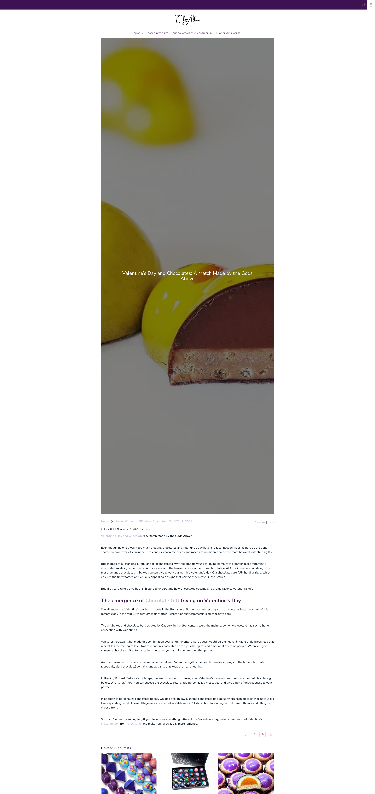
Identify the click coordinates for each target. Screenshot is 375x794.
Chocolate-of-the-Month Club (192, 33)
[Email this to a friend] (271, 734)
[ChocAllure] (187, 19)
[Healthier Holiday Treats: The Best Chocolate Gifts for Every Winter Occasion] (187, 771)
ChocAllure (134, 724)
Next (270, 522)
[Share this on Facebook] (254, 734)
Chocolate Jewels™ (228, 33)
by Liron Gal (107, 529)
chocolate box (110, 724)
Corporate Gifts (158, 33)
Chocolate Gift (162, 600)
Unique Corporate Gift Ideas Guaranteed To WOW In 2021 (153, 521)
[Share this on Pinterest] (262, 734)
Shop (137, 33)
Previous (259, 522)
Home (105, 521)
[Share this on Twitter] (246, 734)
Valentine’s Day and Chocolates (122, 536)
